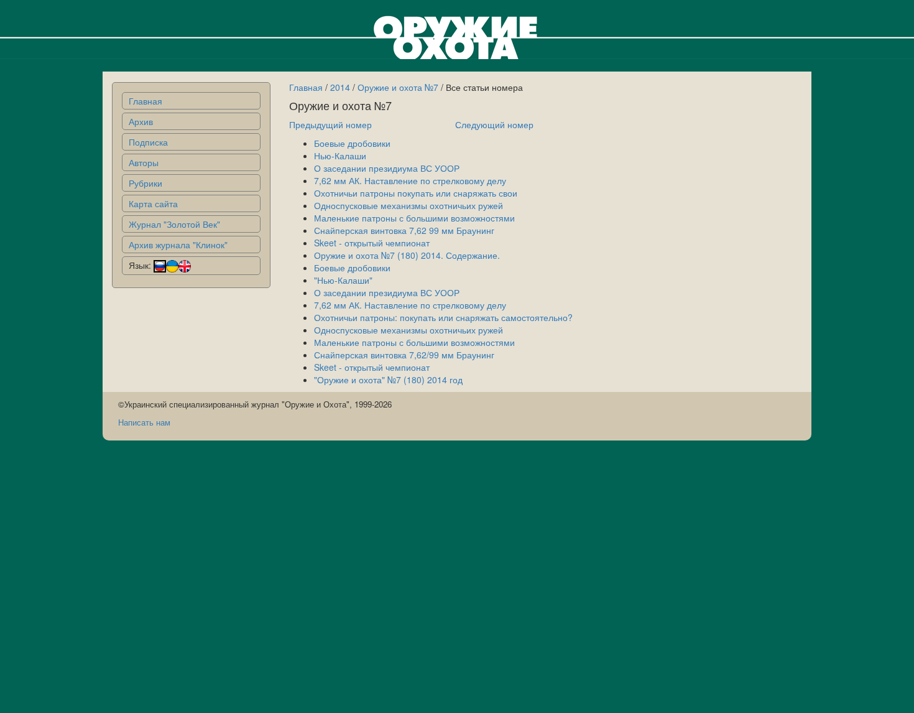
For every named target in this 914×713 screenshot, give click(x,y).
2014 (340, 87)
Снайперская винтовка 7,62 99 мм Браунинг (404, 230)
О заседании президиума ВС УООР (386, 168)
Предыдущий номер (330, 124)
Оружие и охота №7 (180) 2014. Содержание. (407, 255)
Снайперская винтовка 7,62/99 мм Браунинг (404, 354)
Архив (141, 121)
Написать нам (144, 422)
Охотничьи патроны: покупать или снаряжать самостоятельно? (443, 317)
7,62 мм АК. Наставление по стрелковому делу (410, 180)
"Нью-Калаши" (343, 280)
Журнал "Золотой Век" (174, 224)
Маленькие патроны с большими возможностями (414, 218)
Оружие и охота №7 (398, 87)
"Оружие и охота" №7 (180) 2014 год (388, 379)
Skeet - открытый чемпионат (372, 242)
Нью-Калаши (340, 155)
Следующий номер (494, 124)
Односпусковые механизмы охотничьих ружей (408, 205)
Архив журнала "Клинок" (178, 244)
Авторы (144, 162)
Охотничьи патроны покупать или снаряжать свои (415, 193)
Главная (145, 101)
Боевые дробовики (352, 143)
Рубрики (145, 183)
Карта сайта (153, 203)
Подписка (148, 142)
